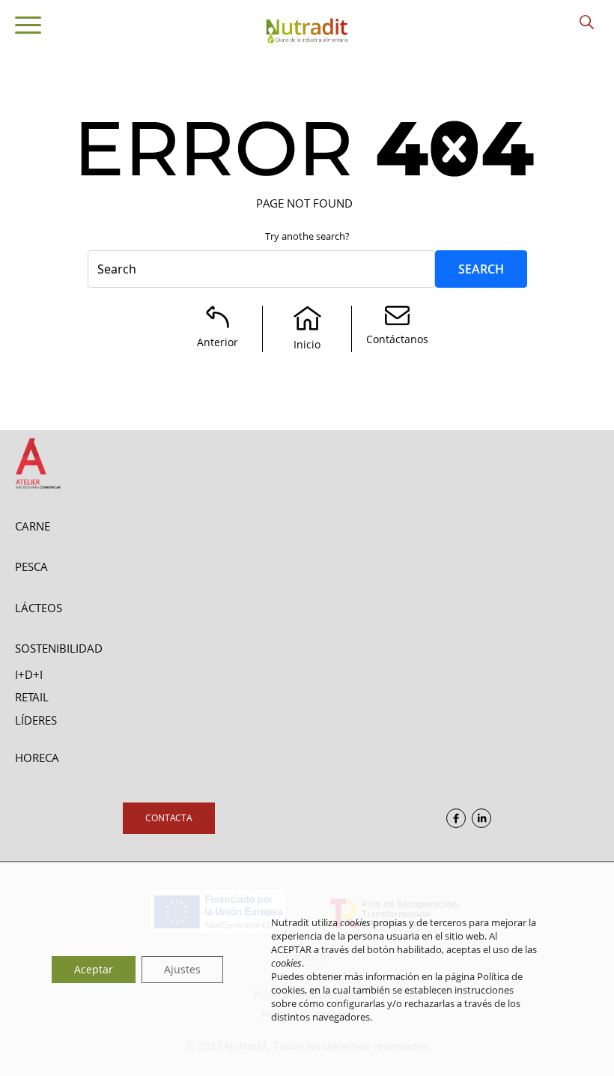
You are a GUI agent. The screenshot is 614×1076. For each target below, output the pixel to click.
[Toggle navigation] (28, 27)
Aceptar (93, 969)
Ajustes (182, 969)
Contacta (168, 817)
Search (481, 269)
